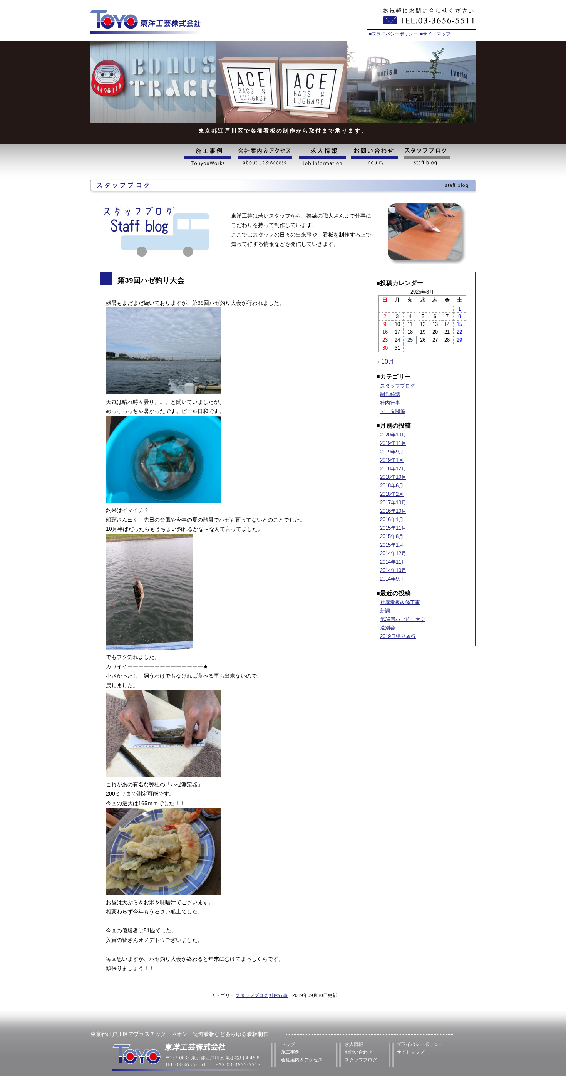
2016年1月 (392, 519)
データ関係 (392, 411)
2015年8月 (392, 536)
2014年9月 (392, 579)
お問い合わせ (374, 157)
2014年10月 (393, 570)
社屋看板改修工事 (400, 602)
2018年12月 (393, 469)
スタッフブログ (438, 157)
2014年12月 (393, 553)
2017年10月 (393, 502)
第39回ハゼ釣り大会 (402, 619)
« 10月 (385, 361)
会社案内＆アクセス (302, 1060)
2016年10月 (393, 511)
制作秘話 (390, 394)
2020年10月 (393, 435)
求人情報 (321, 157)
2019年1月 (392, 460)
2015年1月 (392, 545)
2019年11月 (393, 443)
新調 (385, 611)
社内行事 (278, 995)
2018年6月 (392, 485)
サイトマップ (410, 1052)
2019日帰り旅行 (398, 636)
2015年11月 (393, 528)
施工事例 (209, 157)
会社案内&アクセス (264, 157)
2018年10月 (393, 477)
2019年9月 (392, 452)
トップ (288, 1044)
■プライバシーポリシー (393, 34)
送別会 (387, 628)
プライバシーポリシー (420, 1044)
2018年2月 (392, 494)
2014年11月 (393, 562)
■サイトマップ (435, 34)
